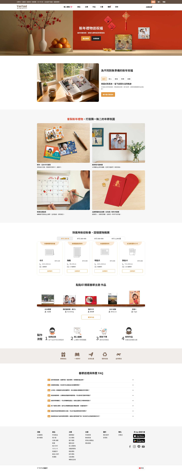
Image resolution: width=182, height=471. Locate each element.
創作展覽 (40, 437)
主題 (86, 7)
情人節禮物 (72, 446)
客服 (164, 2)
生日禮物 (71, 437)
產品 (78, 7)
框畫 (53, 443)
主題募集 (40, 435)
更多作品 (91, 317)
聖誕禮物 (71, 451)
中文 (142, 468)
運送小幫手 (55, 454)
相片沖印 (55, 446)
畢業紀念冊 (72, 459)
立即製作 (49, 271)
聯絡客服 (88, 437)
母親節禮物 (72, 448)
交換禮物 (71, 457)
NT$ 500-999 (98, 238)
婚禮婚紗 (71, 435)
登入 (159, 2)
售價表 (54, 457)
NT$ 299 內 (65, 238)
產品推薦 (86, 38)
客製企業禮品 (89, 440)
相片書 (54, 437)
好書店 (120, 435)
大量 (101, 7)
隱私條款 (88, 443)
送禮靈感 (96, 38)
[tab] (79, 7)
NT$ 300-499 (81, 238)
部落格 (105, 437)
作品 (94, 7)
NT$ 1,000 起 (116, 238)
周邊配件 (55, 451)
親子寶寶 (71, 440)
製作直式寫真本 (108, 94)
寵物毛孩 (71, 443)
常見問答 (88, 435)
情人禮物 (67, 7)
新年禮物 (71, 454)
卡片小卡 (55, 448)
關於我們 (106, 435)
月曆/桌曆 (55, 440)
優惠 (109, 7)
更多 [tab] (116, 7)
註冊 (153, 2)
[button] (48, 299)
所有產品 (55, 435)
